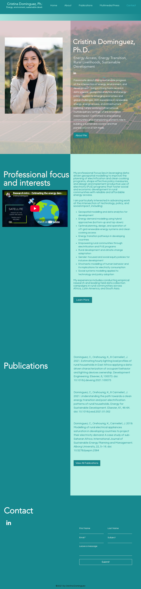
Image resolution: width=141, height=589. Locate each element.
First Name (84, 528)
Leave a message (88, 546)
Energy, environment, (16, 7)
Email (82, 537)
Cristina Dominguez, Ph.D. (25, 4)
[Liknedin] (75, 73)
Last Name (113, 528)
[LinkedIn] (8, 522)
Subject (112, 537)
